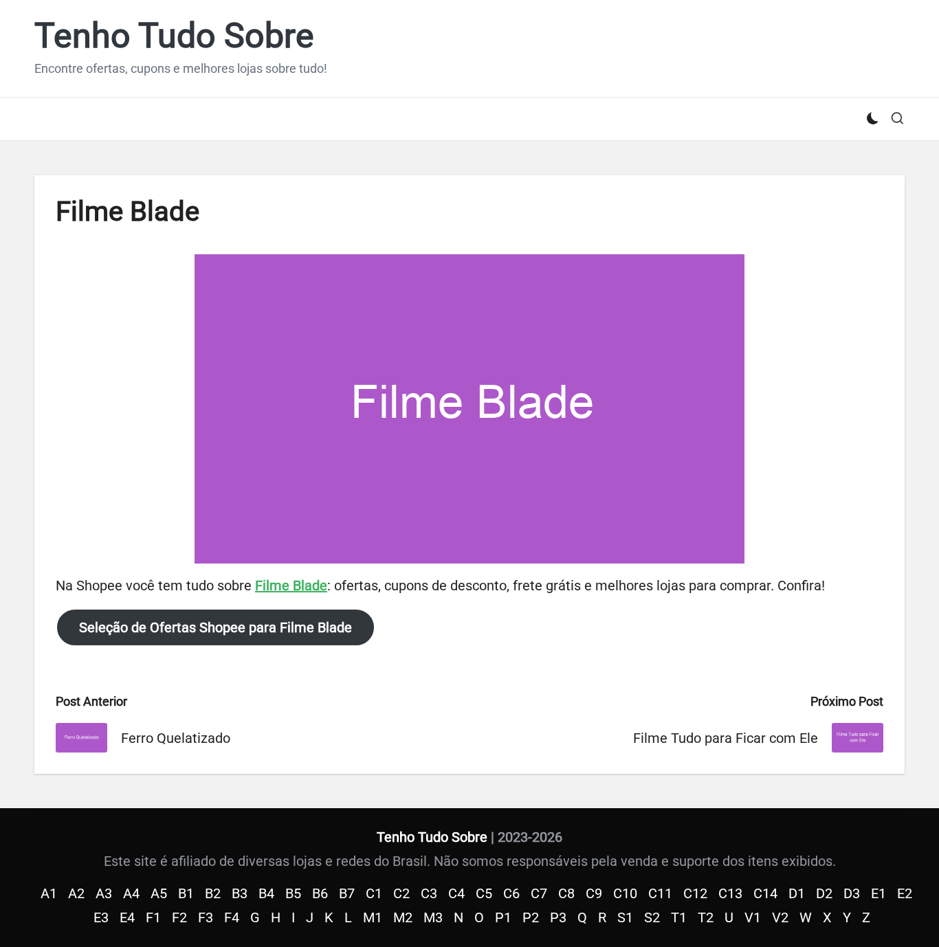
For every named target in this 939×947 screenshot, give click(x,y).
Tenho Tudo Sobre (174, 36)
